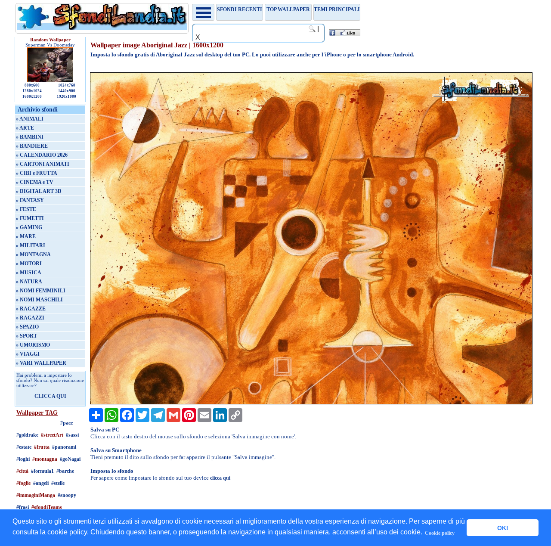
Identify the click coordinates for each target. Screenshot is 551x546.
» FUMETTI (30, 218)
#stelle (58, 483)
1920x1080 (66, 96)
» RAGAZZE (31, 309)
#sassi (72, 435)
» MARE (26, 236)
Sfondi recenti (239, 9)
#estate (23, 447)
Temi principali (337, 9)
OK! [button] (502, 527)
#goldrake (27, 435)
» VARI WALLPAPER (41, 363)
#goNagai (70, 459)
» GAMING (29, 227)
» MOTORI (29, 264)
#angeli (41, 483)
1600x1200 (32, 96)
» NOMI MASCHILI (39, 300)
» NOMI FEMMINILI (40, 291)
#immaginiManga (35, 495)
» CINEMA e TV (34, 182)
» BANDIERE (32, 146)
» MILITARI (30, 245)
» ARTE (25, 128)
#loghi (23, 459)
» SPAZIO (27, 327)
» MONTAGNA (33, 254)
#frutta (42, 447)
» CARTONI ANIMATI (42, 164)
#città (22, 471)
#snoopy (67, 495)
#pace (66, 423)
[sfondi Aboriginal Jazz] (311, 403)
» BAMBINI (29, 137)
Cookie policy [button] (440, 533)
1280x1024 (32, 91)
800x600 (32, 85)
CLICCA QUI (50, 396)
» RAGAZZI (30, 318)
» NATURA (29, 282)
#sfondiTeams (46, 507)
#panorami (64, 447)
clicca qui (220, 478)
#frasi (22, 507)
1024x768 (66, 85)
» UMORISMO (33, 345)
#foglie (23, 483)
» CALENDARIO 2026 (42, 155)
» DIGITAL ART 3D (39, 191)
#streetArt (52, 435)
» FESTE (26, 209)
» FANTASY (30, 200)
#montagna (44, 459)
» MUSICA (28, 273)
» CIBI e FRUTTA (36, 173)
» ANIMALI (29, 119)
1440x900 (66, 91)
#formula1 (42, 471)
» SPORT (26, 336)
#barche (65, 471)
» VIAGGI (28, 354)
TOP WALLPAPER (288, 9)
